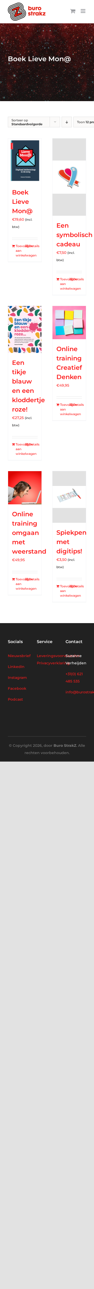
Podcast (15, 699)
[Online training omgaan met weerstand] (25, 487)
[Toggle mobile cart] (72, 11)
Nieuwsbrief (19, 655)
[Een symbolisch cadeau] (69, 177)
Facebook (17, 688)
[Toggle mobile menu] (83, 11)
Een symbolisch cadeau (74, 235)
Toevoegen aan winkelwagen (20, 250)
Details (33, 246)
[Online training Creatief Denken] (69, 322)
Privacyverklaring (53, 663)
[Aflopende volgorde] (67, 122)
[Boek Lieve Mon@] (25, 160)
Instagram (17, 677)
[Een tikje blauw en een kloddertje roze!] (25, 329)
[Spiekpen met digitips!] (69, 497)
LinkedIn (16, 666)
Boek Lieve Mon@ (22, 202)
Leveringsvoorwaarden (58, 655)
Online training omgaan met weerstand (29, 532)
